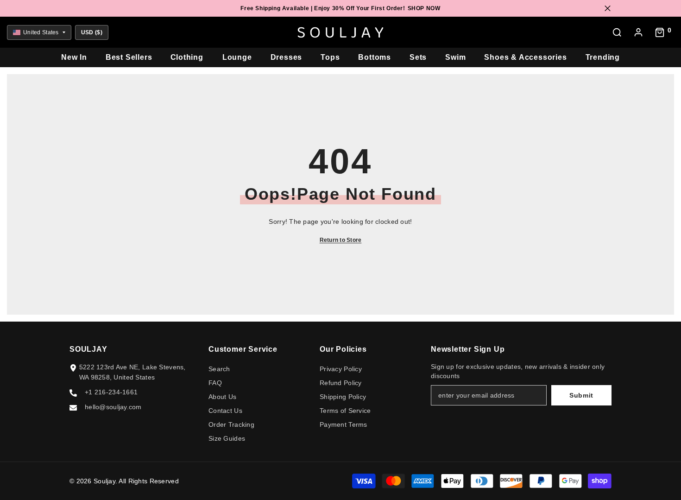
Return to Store (341, 240)
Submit (581, 395)
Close (608, 9)
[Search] (617, 32)
